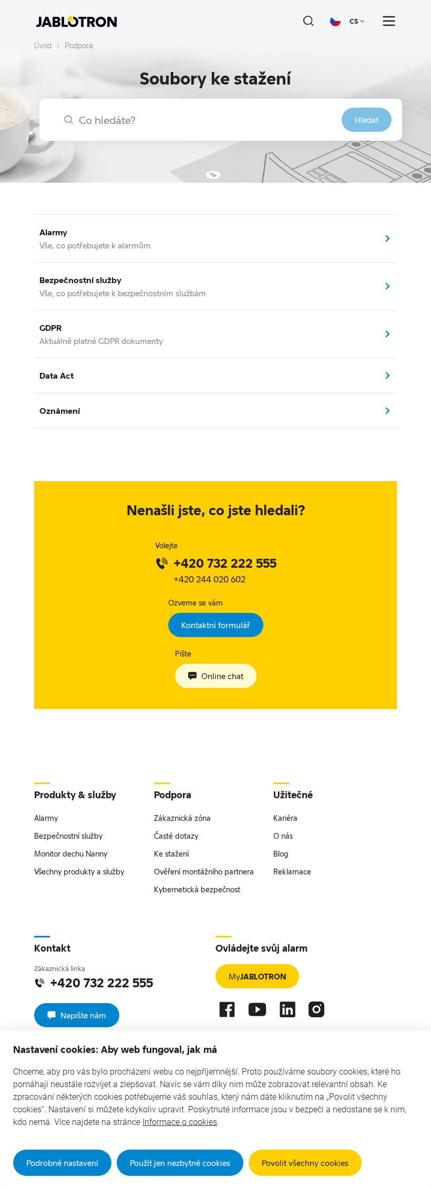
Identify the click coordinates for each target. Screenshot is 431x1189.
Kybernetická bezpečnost (197, 889)
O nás (283, 835)
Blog (281, 853)
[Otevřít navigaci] (389, 21)
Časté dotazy (176, 835)
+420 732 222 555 (224, 563)
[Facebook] (227, 1009)
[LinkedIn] (287, 1009)
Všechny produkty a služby (79, 871)
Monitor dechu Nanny (70, 853)
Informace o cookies (179, 1122)
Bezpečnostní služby (68, 835)
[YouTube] (257, 1009)
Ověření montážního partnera (204, 871)
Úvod (43, 45)
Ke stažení (171, 853)
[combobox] (220, 120)
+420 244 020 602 (209, 579)
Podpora (79, 45)
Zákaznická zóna (182, 817)
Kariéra (285, 817)
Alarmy (46, 817)
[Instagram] (316, 1009)
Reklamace (292, 871)
